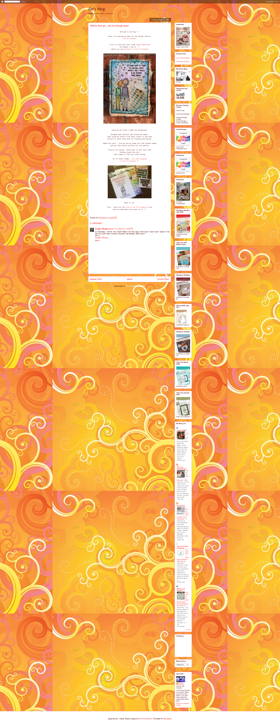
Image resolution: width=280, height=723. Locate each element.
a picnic (186, 434)
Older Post (163, 279)
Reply (97, 240)
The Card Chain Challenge (182, 547)
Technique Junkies (182, 61)
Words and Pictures (181, 589)
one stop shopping (139, 159)
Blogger (167, 718)
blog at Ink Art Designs (136, 207)
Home (129, 279)
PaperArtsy (181, 506)
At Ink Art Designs (128, 161)
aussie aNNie (182, 430)
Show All (188, 629)
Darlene (181, 684)
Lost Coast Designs (183, 58)
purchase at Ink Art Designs (136, 49)
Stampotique (145, 45)
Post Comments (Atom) (135, 286)
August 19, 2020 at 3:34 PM (121, 228)
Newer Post (96, 279)
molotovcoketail (145, 718)
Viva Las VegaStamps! (182, 468)
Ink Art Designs (129, 38)
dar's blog (96, 9)
